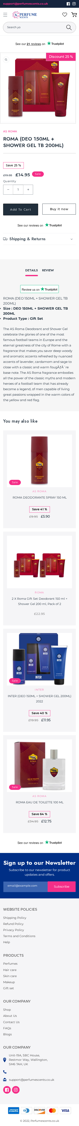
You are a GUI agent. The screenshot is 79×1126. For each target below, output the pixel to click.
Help (6, 942)
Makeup (9, 982)
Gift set (8, 988)
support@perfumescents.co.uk (25, 3)
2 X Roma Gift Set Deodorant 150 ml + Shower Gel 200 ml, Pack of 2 (39, 601)
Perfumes (10, 964)
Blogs (7, 1034)
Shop (7, 1010)
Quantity (9, 181)
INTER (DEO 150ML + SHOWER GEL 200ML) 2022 (39, 698)
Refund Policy (13, 924)
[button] (5, 14)
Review (48, 270)
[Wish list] (65, 14)
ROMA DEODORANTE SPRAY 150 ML (40, 497)
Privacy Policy (13, 930)
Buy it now (59, 209)
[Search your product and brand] (69, 27)
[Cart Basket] (74, 14)
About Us (10, 1016)
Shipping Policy (14, 918)
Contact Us (11, 1022)
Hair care (9, 970)
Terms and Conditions (19, 936)
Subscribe (61, 887)
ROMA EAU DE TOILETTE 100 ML (39, 802)
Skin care (10, 976)
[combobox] (39, 27)
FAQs (7, 1028)
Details (31, 270)
